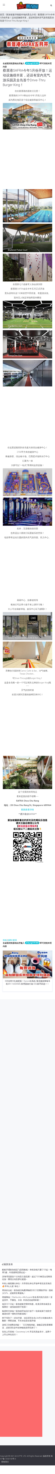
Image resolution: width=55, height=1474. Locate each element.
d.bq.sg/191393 (32, 63)
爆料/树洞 (12, 940)
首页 (2, 14)
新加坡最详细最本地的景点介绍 (21, 14)
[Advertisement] (27, 160)
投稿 (5, 940)
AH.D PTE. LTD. (20, 1456)
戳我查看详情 (27, 809)
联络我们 (5, 1462)
